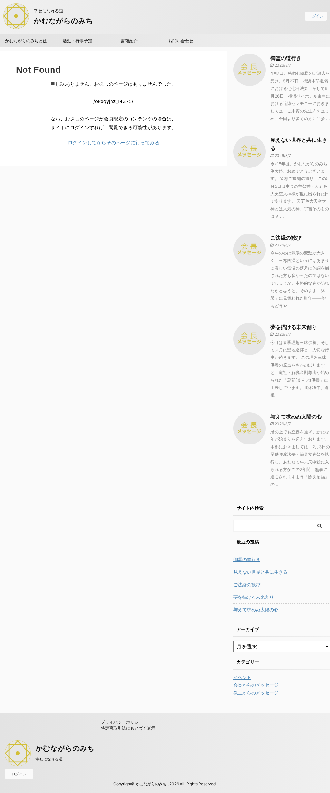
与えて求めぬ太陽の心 (296, 416)
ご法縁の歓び (285, 237)
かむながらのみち (63, 20)
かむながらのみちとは (26, 40)
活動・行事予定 (77, 40)
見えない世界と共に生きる (260, 572)
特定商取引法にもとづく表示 (128, 728)
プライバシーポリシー (122, 722)
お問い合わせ (180, 40)
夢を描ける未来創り (293, 327)
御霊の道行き (285, 58)
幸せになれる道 (49, 759)
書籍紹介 (129, 40)
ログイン (316, 16)
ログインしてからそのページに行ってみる (114, 142)
